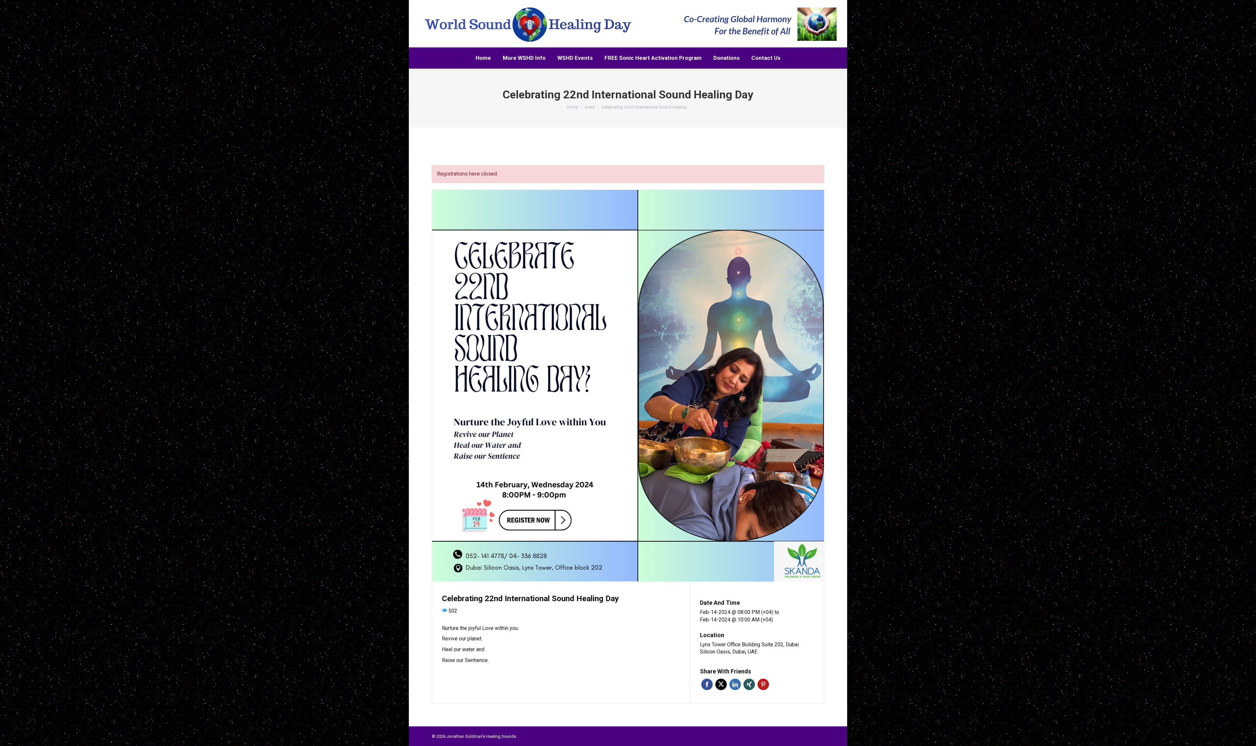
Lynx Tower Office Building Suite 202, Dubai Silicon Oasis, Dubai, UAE (749, 648)
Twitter (721, 684)
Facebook (707, 684)
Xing (749, 684)
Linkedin (735, 684)
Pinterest (763, 684)
